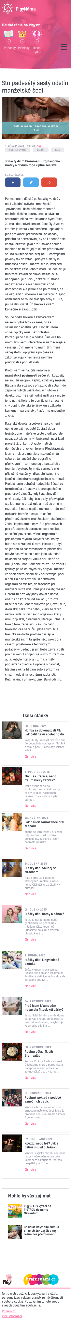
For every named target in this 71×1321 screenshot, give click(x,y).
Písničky (22, 48)
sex (57, 149)
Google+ (49, 182)
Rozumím (9, 1311)
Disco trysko (37, 50)
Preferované (17, 149)
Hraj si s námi (41, 1279)
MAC (39, 145)
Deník (41, 149)
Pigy (8, 1279)
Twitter (31, 182)
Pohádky (8, 48)
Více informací (12, 1316)
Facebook (13, 182)
